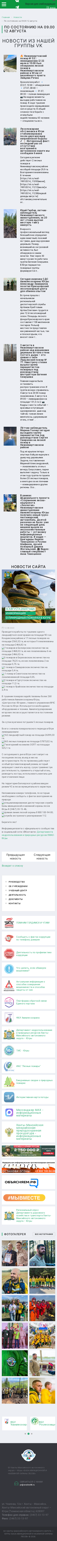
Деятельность (17, 895)
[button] (25, 1433)
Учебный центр (18, 890)
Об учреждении (18, 886)
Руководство (17, 882)
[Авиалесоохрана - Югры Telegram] (17, 7)
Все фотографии (44, 1234)
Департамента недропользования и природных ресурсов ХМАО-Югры (28, 835)
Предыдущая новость (15, 856)
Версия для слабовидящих (40, 3)
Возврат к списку (12, 865)
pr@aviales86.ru (27, 1485)
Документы (16, 899)
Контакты (14, 903)
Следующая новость (42, 856)
